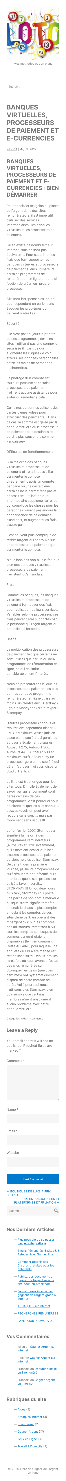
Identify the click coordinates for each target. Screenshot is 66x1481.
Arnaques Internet (30, 1417)
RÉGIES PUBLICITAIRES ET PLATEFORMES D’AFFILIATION (36, 1200)
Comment (16, 1061)
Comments (36, 1018)
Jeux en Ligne (27, 1439)
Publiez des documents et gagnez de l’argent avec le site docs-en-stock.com (36, 1280)
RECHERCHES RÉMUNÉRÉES (38, 1313)
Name (12, 1109)
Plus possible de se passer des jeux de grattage (36, 1241)
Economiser (26, 1424)
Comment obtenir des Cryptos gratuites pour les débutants (36, 1265)
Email (12, 1131)
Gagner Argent (28, 1431)
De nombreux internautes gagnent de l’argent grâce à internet (37, 1294)
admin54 (12, 149)
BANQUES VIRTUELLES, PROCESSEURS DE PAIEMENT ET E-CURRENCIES (33, 122)
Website (13, 1153)
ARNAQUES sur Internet (34, 1306)
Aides (24, 1018)
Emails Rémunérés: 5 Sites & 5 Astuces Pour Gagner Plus (38, 1252)
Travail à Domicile (30, 1446)
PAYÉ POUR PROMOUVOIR (36, 1321)
